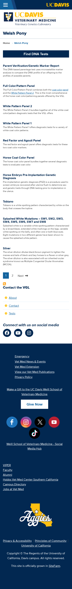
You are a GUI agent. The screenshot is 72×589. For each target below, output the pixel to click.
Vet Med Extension (27, 367)
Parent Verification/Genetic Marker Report (31, 66)
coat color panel (60, 89)
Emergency (22, 356)
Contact (14, 306)
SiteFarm (54, 566)
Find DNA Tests (36, 53)
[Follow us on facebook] (7, 333)
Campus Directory (14, 484)
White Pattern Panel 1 (17, 123)
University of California (36, 545)
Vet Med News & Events (30, 361)
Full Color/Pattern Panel (19, 86)
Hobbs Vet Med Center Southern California (30, 479)
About (13, 298)
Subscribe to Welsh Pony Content (4, 283)
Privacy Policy (23, 377)
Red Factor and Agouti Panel (22, 140)
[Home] (30, 18)
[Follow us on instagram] (29, 333)
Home (6, 43)
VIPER (7, 465)
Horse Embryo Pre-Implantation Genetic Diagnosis (29, 176)
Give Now (34, 404)
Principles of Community (50, 541)
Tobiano (8, 201)
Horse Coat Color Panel (18, 157)
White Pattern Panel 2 (22, 93)
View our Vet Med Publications (34, 372)
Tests (12, 313)
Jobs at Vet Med (13, 489)
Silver (7, 248)
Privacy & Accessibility (17, 541)
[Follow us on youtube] (18, 333)
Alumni (7, 475)
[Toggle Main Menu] (5, 5)
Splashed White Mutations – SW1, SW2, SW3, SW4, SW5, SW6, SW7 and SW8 (33, 220)
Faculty (7, 470)
